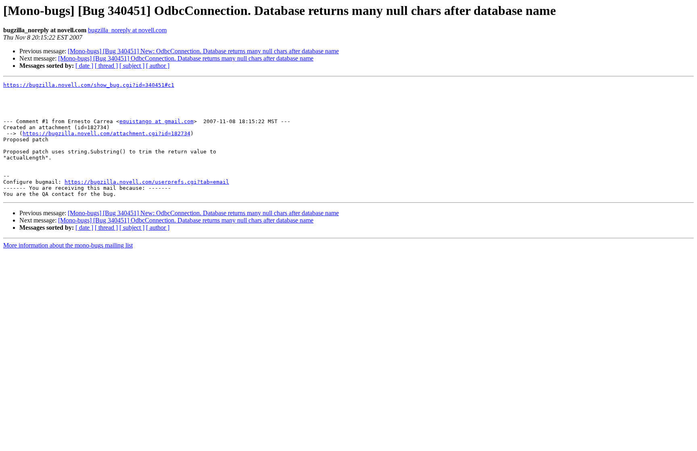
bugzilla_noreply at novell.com (127, 30)
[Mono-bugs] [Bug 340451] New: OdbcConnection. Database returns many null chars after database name (203, 51)
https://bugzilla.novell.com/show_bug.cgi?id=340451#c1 (88, 85)
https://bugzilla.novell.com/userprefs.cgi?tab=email (147, 182)
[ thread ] (106, 65)
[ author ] (157, 65)
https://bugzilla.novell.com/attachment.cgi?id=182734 (106, 133)
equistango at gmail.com (156, 121)
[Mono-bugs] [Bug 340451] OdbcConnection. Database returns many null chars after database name (185, 58)
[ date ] (84, 65)
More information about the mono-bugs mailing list (68, 245)
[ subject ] (131, 65)
